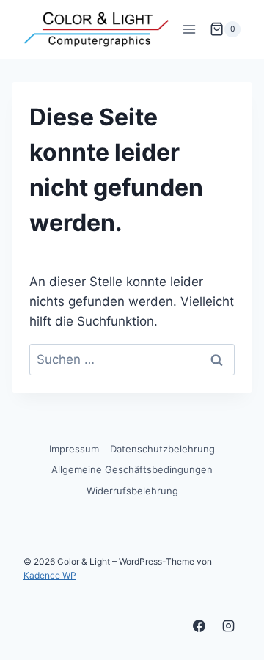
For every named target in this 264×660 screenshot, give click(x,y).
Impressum (74, 449)
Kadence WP (49, 575)
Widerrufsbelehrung (132, 490)
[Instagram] (228, 625)
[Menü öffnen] (188, 29)
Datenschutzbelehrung (162, 449)
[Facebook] (199, 625)
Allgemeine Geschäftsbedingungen (132, 469)
